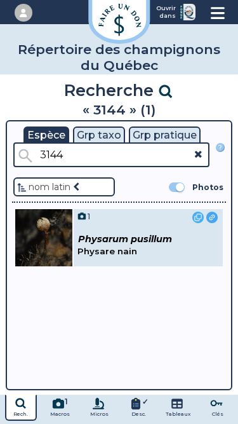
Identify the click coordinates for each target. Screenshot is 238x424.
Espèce (46, 135)
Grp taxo (99, 135)
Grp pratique (165, 135)
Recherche (111, 90)
